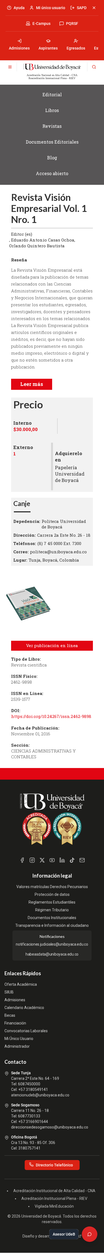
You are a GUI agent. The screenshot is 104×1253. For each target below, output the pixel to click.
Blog (52, 157)
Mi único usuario (50, 8)
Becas (9, 1015)
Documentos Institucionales (52, 917)
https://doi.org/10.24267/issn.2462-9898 (51, 716)
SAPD (82, 8)
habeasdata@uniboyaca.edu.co (52, 954)
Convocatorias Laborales (26, 1031)
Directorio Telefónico (54, 1165)
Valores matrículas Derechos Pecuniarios (52, 886)
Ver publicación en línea (52, 645)
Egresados (76, 48)
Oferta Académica (20, 984)
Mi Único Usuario (18, 1038)
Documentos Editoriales (52, 142)
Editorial (52, 94)
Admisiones (19, 48)
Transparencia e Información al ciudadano (52, 925)
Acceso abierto (52, 173)
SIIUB (9, 992)
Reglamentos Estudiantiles (52, 902)
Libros (52, 110)
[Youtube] (52, 860)
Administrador (17, 1046)
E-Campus (41, 23)
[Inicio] (52, 67)
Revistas (52, 126)
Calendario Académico (24, 1007)
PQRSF (72, 23)
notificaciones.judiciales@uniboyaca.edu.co (52, 944)
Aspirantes (48, 48)
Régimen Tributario (52, 910)
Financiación (15, 1023)
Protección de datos (52, 894)
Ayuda (19, 8)
